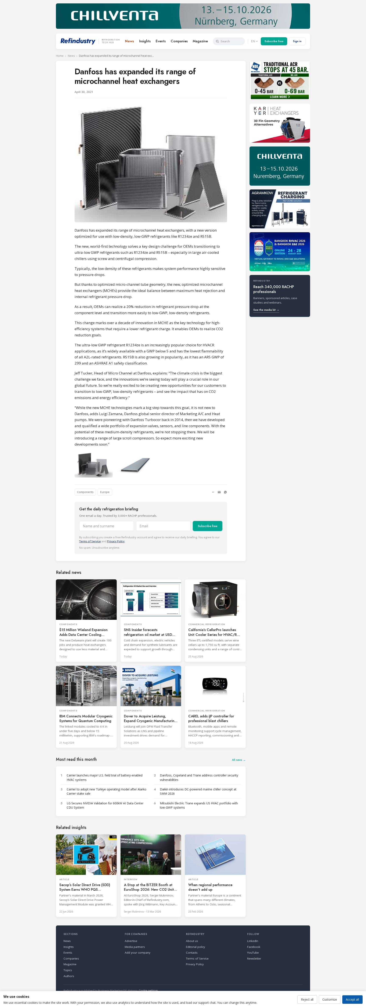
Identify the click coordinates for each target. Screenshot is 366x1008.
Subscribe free (274, 41)
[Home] (78, 41)
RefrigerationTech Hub (111, 41)
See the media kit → (266, 310)
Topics (68, 970)
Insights (145, 41)
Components (85, 492)
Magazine (200, 41)
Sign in (297, 41)
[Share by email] (219, 492)
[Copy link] (213, 492)
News (129, 41)
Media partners (135, 947)
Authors (69, 976)
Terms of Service (90, 541)
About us (192, 941)
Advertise (131, 941)
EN (253, 41)
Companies (179, 41)
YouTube (253, 952)
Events (161, 41)
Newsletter (254, 958)
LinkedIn (252, 941)
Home (60, 56)
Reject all (307, 999)
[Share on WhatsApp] (225, 492)
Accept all (352, 999)
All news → (239, 760)
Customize (329, 999)
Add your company (137, 952)
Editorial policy (195, 947)
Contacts (192, 952)
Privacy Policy (116, 541)
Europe (105, 492)
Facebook (253, 947)
